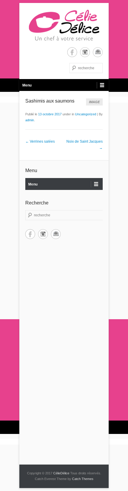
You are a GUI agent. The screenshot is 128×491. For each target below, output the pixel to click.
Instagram (85, 52)
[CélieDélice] (64, 25)
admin (29, 120)
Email (98, 52)
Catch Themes (82, 479)
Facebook (72, 52)
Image (94, 102)
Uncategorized (85, 114)
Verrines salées (40, 141)
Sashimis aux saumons (49, 100)
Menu (27, 85)
